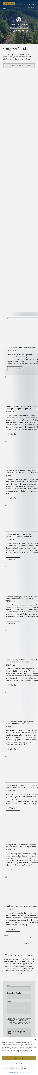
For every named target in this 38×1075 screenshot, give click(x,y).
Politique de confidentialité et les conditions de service (19, 1022)
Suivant (27, 943)
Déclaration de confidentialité (24, 1072)
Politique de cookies (11, 1072)
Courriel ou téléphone (15, 993)
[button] (35, 1039)
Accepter (19, 1058)
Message (10, 1001)
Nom (8, 985)
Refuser (19, 1063)
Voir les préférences (19, 1068)
